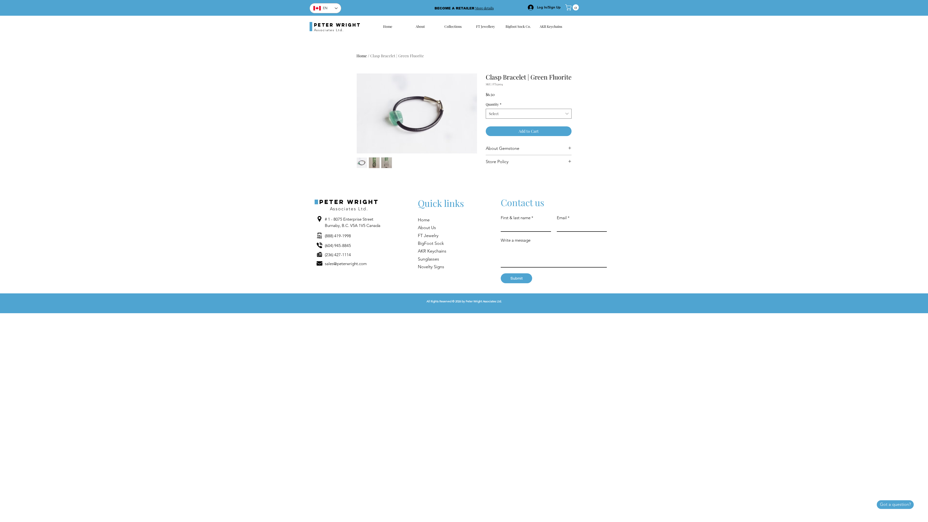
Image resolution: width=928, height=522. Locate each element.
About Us (427, 227)
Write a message (515, 240)
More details (484, 8)
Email (563, 217)
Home (361, 55)
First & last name (517, 217)
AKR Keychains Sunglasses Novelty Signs (432, 258)
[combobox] (529, 114)
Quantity (493, 104)
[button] (572, 7)
